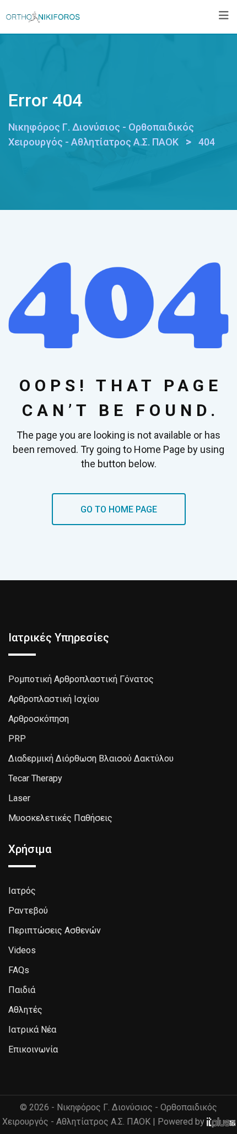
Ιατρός (22, 890)
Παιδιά (21, 990)
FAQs (18, 970)
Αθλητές (25, 1010)
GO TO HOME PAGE (118, 509)
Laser (19, 798)
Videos (22, 950)
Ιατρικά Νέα (32, 1029)
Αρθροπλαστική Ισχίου (53, 699)
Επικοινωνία (33, 1049)
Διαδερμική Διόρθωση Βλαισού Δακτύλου (91, 758)
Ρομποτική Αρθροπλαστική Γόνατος (81, 679)
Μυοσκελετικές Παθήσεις (60, 818)
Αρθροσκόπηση (38, 719)
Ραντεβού (28, 910)
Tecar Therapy (35, 778)
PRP (17, 738)
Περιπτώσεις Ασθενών (54, 930)
